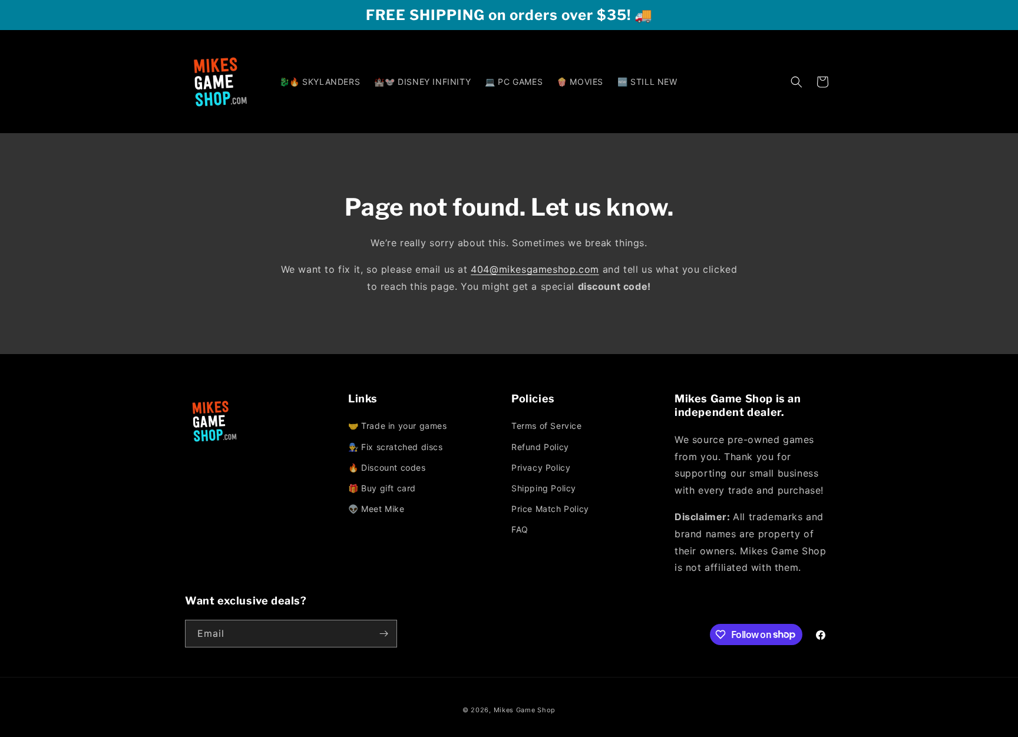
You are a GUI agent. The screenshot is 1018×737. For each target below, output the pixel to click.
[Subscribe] (383, 633)
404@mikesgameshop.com (535, 269)
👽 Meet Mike (376, 509)
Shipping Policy (543, 488)
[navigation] (427, 468)
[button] (796, 82)
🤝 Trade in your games (397, 426)
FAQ (519, 529)
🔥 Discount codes (387, 467)
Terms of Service (546, 426)
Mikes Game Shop (525, 710)
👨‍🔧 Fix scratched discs (395, 447)
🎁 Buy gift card (382, 488)
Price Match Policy (550, 509)
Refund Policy (540, 447)
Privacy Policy (540, 467)
